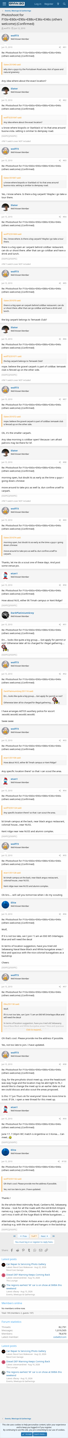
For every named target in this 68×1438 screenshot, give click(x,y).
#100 (64, 1161)
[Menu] (4, 4)
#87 (64, 399)
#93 (64, 740)
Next (43, 1236)
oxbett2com (59, 1336)
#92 (64, 674)
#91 (64, 624)
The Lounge (12, 1280)
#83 (64, 160)
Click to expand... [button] (34, 1029)
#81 (64, 47)
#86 (64, 339)
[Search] (64, 4)
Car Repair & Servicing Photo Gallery (26, 1264)
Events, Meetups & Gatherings (20, 1294)
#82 (64, 100)
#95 (64, 855)
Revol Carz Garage (14, 1270)
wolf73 (7, 28)
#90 (64, 585)
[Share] (60, 47)
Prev (24, 1236)
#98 (64, 1064)
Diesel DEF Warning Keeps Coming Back (28, 1274)
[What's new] (58, 4)
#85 (64, 283)
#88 (64, 462)
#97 (64, 986)
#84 (64, 216)
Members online (12, 1303)
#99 (64, 1118)
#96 (64, 914)
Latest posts (9, 1259)
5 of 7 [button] (34, 1236)
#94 (64, 790)
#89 (64, 520)
